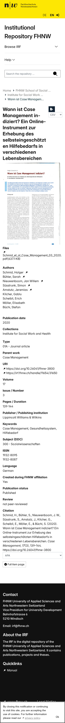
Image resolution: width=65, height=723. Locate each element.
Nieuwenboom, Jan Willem (21, 281)
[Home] (21, 5)
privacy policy (32, 717)
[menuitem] (32, 47)
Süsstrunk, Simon (14, 285)
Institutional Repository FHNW (28, 32)
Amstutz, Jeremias (15, 290)
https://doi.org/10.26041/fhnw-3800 (30, 368)
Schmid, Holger (13, 272)
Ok (57, 716)
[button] (57, 15)
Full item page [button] (15, 564)
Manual (11, 670)
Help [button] (8, 60)
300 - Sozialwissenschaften (21, 444)
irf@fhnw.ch (20, 626)
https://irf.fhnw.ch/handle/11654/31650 (31, 373)
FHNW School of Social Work (34, 90)
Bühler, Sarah (12, 276)
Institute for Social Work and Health (26, 95)
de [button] (45, 15)
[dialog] (32, 712)
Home (7, 90)
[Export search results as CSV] (52, 109)
